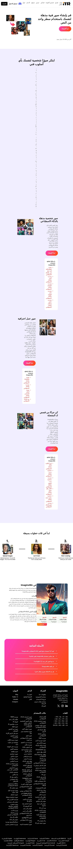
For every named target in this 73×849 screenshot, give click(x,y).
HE (60, 725)
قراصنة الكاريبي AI (12, 799)
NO (56, 719)
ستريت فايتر (42, 794)
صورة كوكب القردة (26, 784)
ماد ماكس (15, 774)
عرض (37, 2)
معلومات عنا (42, 694)
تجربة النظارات (14, 759)
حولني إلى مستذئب (12, 802)
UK (67, 721)
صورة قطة (15, 726)
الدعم (28, 2)
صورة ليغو (29, 735)
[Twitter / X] (58, 706)
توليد (60, 2)
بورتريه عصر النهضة (12, 746)
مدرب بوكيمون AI (13, 724)
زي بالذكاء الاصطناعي (40, 763)
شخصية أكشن (14, 749)
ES (67, 719)
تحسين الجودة (50, 2)
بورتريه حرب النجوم (26, 742)
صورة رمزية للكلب (13, 740)
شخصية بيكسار (14, 772)
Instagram (15, 701)
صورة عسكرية (14, 754)
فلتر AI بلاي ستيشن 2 (40, 765)
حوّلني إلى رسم (13, 719)
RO (59, 723)
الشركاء (43, 706)
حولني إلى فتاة (14, 819)
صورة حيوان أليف (27, 729)
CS (59, 721)
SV (63, 723)
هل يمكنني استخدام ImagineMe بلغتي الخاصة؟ (41, 656)
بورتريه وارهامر (28, 756)
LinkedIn (15, 699)
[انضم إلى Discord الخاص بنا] (20, 4)
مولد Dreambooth (41, 749)
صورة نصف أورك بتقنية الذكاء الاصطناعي (41, 816)
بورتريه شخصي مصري (11, 824)
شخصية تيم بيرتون (41, 768)
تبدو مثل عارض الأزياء (12, 733)
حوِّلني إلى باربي (27, 811)
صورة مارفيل (14, 794)
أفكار (60, 4)
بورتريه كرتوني (28, 758)
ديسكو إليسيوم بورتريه (12, 822)
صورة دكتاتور (14, 756)
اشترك (4, 3)
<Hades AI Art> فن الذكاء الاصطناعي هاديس (26, 795)
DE (67, 717)
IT (63, 717)
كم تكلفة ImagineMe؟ (48, 666)
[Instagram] (62, 706)
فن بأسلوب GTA (27, 747)
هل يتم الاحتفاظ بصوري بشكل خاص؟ (44, 671)
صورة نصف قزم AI (40, 823)
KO (56, 723)
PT (63, 719)
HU (67, 723)
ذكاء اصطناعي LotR (40, 781)
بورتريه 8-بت (14, 810)
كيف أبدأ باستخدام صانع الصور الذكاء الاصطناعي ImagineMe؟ (38, 651)
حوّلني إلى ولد (14, 817)
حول (24, 2)
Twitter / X (15, 697)
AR (63, 725)
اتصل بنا (29, 694)
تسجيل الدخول (13, 3)
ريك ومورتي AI (42, 820)
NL (60, 717)
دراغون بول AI (14, 777)
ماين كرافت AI (14, 788)
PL (60, 719)
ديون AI (44, 774)
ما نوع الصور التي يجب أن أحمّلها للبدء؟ (44, 661)
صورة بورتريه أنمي (40, 740)
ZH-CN (55, 725)
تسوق (33, 2)
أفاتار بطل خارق (41, 752)
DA (56, 721)
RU (63, 721)
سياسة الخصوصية (41, 697)
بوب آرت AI (42, 808)
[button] (36, 651)
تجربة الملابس (14, 761)
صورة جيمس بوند (27, 803)
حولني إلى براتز (27, 808)
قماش (42, 2)
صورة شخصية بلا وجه (26, 824)
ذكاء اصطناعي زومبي (26, 791)
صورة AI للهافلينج (27, 817)
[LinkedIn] (66, 706)
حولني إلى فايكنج (41, 801)
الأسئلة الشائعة (28, 697)
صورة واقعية (14, 751)
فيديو (56, 2)
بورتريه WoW (14, 717)
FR (57, 717)
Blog (16, 694)
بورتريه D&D (42, 738)
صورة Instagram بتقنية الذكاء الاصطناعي (27, 780)
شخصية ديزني (28, 754)
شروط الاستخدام (41, 699)
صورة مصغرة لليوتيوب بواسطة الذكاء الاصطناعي (13, 806)
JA (67, 725)
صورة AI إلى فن (41, 743)
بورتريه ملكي (28, 745)
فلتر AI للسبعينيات (41, 788)
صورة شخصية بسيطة (12, 797)
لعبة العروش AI (27, 806)
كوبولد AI (15, 721)
